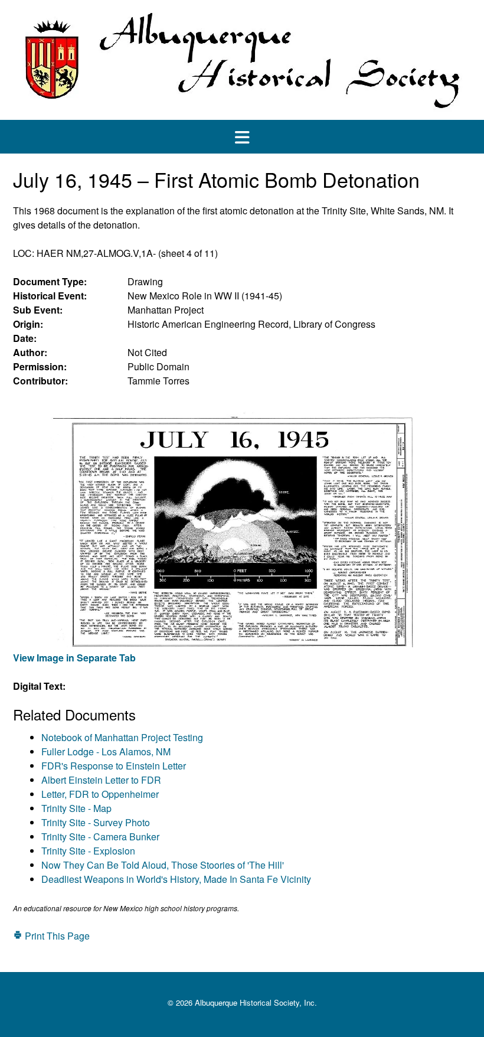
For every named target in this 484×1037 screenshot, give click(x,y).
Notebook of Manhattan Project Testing (122, 737)
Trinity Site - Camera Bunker (100, 836)
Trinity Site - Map (76, 808)
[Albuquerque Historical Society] (242, 60)
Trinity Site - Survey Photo (95, 822)
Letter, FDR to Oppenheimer (100, 794)
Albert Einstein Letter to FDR (101, 780)
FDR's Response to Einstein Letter (113, 765)
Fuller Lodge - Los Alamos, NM (106, 751)
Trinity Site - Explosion (88, 850)
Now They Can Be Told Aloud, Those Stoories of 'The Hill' (162, 865)
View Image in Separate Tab (74, 657)
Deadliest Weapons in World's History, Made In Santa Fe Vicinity (176, 879)
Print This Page (56, 936)
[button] (242, 137)
